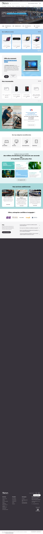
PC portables (14, 498)
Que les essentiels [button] (33, 531)
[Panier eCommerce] (40, 3)
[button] (39, 50)
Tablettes (13, 503)
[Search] (10, 3)
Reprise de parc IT (5, 504)
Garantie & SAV (4, 498)
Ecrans (13, 502)
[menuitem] (4, 6)
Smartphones (14, 501)
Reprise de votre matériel (36, 6)
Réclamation (4, 508)
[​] (36, 493)
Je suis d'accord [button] (38, 531)
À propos (23, 498)
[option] (21, 41)
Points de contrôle (5, 501)
